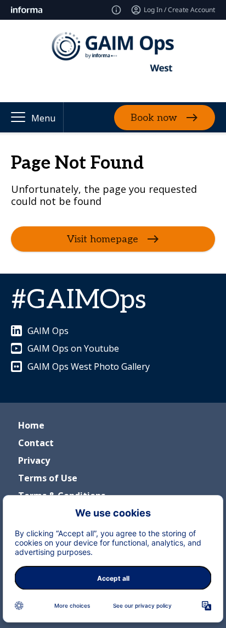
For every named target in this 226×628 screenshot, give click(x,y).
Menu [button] (43, 118)
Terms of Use (47, 478)
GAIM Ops (48, 331)
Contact (36, 443)
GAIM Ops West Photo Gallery (88, 366)
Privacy (34, 460)
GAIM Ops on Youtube (73, 348)
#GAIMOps (78, 300)
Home (31, 425)
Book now (154, 117)
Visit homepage (102, 239)
